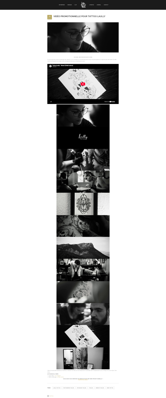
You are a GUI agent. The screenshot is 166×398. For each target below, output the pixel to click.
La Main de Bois (60, 377)
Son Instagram (58, 375)
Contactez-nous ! (83, 379)
